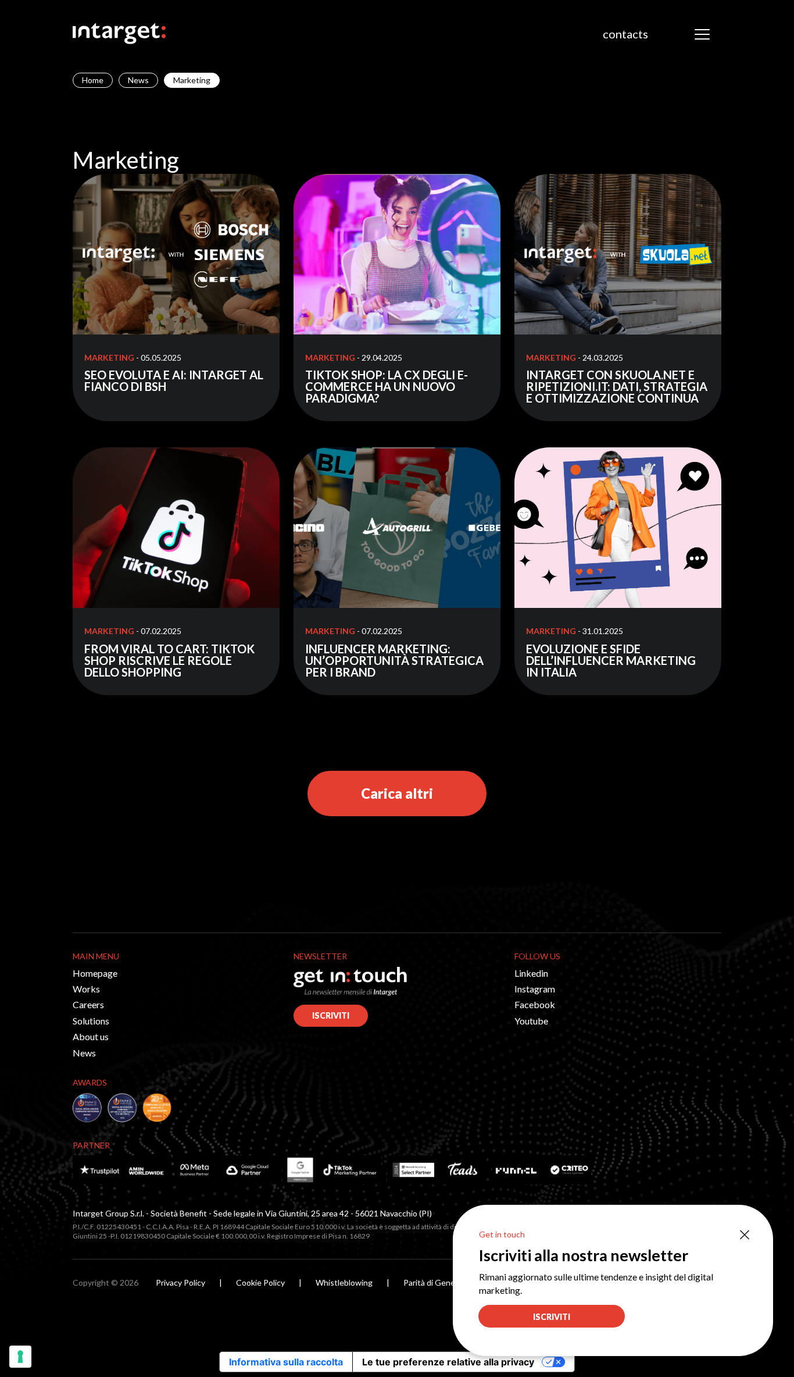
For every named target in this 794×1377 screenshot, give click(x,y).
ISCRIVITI (330, 1015)
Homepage (95, 973)
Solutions (91, 1020)
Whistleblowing (344, 1282)
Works (86, 988)
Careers (88, 1004)
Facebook (534, 1004)
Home (92, 80)
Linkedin (531, 973)
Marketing (109, 357)
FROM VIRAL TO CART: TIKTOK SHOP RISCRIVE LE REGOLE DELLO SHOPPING (169, 660)
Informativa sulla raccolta (286, 1362)
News (138, 80)
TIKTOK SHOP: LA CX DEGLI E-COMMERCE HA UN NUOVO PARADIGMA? (386, 386)
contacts (625, 34)
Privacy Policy (180, 1282)
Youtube (531, 1020)
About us (91, 1036)
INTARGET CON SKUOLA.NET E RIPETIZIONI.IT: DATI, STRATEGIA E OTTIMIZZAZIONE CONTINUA (616, 386)
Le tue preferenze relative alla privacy (448, 1362)
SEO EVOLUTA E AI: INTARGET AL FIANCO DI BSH (173, 380)
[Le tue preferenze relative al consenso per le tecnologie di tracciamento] (20, 1357)
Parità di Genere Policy (444, 1282)
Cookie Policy (260, 1282)
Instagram (534, 988)
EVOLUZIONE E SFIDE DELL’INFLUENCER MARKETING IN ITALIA (611, 660)
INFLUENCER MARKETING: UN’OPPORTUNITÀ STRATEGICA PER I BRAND (394, 660)
